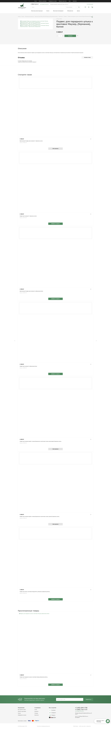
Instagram (53, 712)
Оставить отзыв (87, 57)
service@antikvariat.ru (44, 4)
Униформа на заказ (53, 1)
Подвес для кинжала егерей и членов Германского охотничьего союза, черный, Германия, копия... (40, 516)
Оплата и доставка (42, 1)
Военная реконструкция (37, 10)
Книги (47, 10)
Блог (70, 1)
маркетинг (89, 726)
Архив (78, 10)
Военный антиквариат (58, 10)
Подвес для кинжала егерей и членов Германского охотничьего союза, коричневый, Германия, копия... (41, 441)
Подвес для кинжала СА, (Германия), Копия (28, 366)
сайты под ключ (82, 726)
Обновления (70, 10)
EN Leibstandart (90, 4)
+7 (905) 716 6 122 (81, 709)
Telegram (53, 715)
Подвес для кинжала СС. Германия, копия (28, 216)
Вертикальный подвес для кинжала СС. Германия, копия (31, 140)
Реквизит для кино (62, 1)
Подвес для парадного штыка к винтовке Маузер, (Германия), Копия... (34, 677)
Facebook (53, 710)
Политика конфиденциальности (43, 726)
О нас (35, 1)
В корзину (70, 35)
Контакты (75, 1)
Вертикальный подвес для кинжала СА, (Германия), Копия (31, 291)
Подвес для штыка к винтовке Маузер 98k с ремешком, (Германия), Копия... (35, 591)
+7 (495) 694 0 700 (81, 708)
